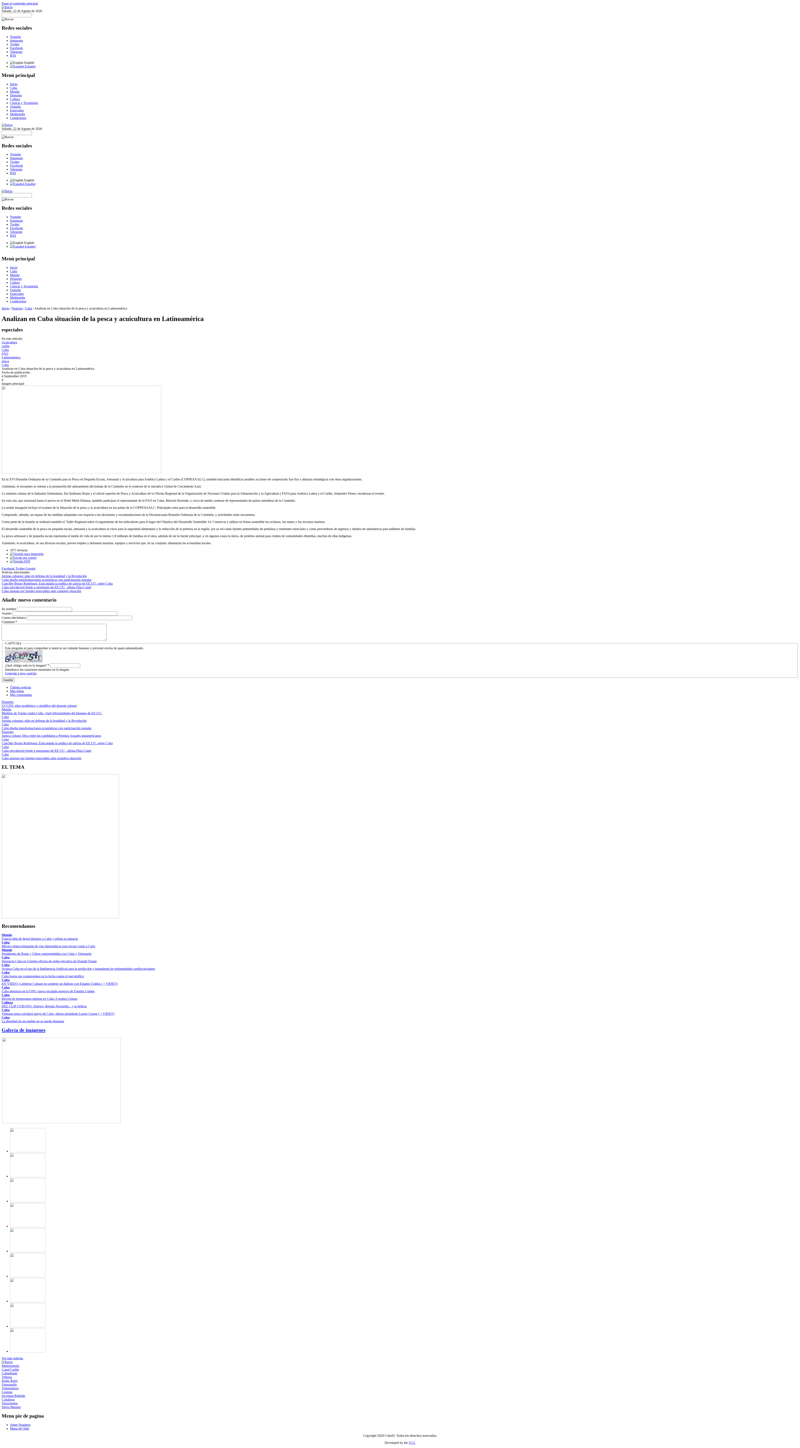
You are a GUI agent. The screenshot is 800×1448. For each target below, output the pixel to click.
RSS (13, 55)
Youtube (15, 37)
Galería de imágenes (23, 1030)
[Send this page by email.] (23, 557)
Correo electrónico (14, 617)
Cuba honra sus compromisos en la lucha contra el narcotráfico (43, 976)
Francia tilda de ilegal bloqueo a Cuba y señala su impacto (40, 938)
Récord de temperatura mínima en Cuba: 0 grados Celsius (39, 998)
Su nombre (9, 609)
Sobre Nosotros (20, 1425)
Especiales (17, 110)
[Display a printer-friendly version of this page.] (27, 554)
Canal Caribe (10, 1369)
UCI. (412, 1442)
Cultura (15, 99)
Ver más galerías (12, 1358)
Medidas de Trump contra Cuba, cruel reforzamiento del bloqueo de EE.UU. (52, 713)
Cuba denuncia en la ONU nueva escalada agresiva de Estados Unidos (48, 991)
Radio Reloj (10, 1381)
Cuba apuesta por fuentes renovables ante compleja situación (41, 591)
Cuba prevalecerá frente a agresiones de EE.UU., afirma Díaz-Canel (46, 587)
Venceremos (10, 1403)
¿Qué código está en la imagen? (27, 665)
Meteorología (10, 1366)
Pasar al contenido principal (20, 3)
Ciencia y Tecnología (24, 103)
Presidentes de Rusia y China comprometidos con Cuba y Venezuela (46, 953)
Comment (9, 622)
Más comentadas (21, 695)
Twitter (14, 44)
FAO (5, 353)
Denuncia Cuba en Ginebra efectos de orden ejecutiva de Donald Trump (49, 961)
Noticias (17, 308)
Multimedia (17, 114)
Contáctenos (18, 118)
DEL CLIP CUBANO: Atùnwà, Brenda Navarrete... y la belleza (44, 1006)
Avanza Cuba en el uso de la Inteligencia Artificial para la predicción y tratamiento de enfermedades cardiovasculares (78, 968)
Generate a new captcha (20, 673)
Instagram (16, 40)
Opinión (15, 106)
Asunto (7, 613)
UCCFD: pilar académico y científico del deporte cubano (39, 705)
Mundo (15, 91)
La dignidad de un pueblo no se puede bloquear (33, 1021)
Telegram (16, 52)
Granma (7, 1392)
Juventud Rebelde (13, 1396)
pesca (5, 361)
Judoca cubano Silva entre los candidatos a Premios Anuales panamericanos (51, 735)
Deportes (16, 95)
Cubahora (8, 1399)
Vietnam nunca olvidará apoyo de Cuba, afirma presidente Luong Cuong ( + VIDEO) (58, 1013)
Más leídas (17, 691)
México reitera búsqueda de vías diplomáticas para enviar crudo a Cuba (48, 946)
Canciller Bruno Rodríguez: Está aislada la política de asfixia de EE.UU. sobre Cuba (57, 583)
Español (29, 66)
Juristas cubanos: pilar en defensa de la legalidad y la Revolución (44, 576)
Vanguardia (9, 1384)
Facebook (16, 48)
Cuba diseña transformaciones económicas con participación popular (46, 580)
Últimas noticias (20, 687)
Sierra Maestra (11, 1407)
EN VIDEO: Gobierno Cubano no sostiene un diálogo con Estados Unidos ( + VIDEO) (60, 983)
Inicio (14, 84)
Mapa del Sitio (19, 1428)
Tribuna (7, 1377)
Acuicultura (9, 342)
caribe (6, 346)
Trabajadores (10, 1388)
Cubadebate (9, 1373)
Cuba (13, 88)
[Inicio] (7, 7)
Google (30, 568)
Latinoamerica (11, 357)
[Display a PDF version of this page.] (20, 561)
